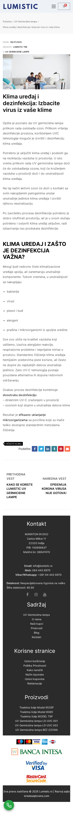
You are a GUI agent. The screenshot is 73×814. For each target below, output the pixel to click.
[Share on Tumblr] (54, 449)
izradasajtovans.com (36, 795)
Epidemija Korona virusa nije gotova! (53, 484)
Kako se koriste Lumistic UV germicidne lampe (19, 484)
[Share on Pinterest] (61, 449)
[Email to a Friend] (67, 449)
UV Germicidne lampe (25, 21)
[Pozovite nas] (9, 805)
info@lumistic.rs (43, 565)
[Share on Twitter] (41, 449)
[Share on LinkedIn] (48, 449)
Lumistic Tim (20, 47)
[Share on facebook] (34, 449)
